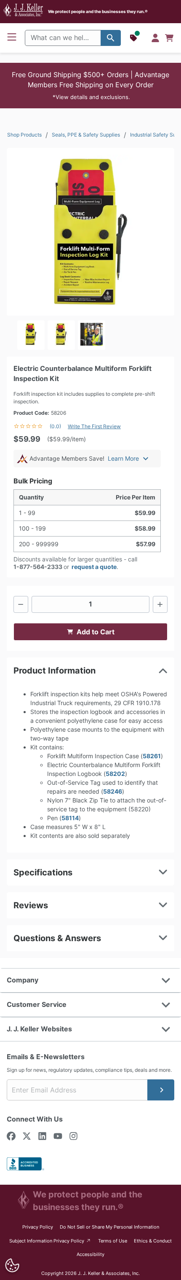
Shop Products (24, 134)
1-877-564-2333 (37, 566)
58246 (112, 791)
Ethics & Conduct (153, 1241)
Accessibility (90, 1254)
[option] (31, 335)
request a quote (94, 566)
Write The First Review (94, 426)
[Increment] (160, 604)
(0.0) (55, 426)
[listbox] (90, 335)
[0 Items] (169, 38)
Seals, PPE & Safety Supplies (86, 134)
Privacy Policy (37, 1227)
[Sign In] (155, 37)
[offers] (134, 37)
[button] (90, 86)
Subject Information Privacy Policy (50, 1240)
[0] (169, 38)
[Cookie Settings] (12, 1265)
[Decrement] (20, 604)
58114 (70, 817)
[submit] (160, 1089)
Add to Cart (95, 632)
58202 (115, 773)
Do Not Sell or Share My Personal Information (109, 1227)
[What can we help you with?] (111, 38)
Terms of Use (112, 1241)
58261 (152, 755)
